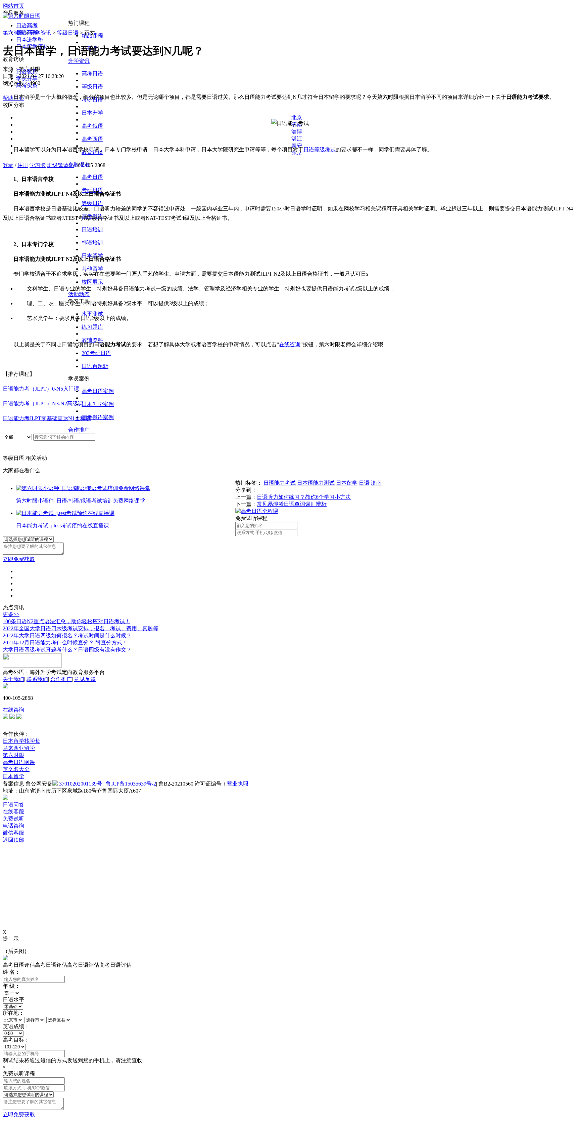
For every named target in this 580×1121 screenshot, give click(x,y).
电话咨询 (13, 826)
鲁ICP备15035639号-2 (131, 784)
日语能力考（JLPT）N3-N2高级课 (43, 403)
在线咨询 (13, 710)
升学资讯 (79, 61)
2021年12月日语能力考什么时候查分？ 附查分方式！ (65, 642)
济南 (376, 483)
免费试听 (13, 819)
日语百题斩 (95, 366)
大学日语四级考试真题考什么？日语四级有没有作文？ (67, 649)
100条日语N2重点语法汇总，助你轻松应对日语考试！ (66, 621)
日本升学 (92, 113)
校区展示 (92, 282)
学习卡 (38, 165)
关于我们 (13, 679)
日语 (364, 483)
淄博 (296, 131)
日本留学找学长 (21, 741)
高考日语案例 (98, 391)
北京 (296, 117)
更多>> (11, 614)
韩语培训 (92, 242)
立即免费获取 (19, 559)
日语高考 (27, 25)
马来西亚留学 (19, 748)
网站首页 (13, 6)
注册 (22, 165)
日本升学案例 (98, 404)
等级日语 (92, 86)
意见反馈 (85, 679)
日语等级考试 (319, 149)
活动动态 (79, 294)
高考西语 (92, 139)
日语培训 (92, 229)
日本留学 (346, 483)
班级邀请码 (60, 165)
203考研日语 (96, 353)
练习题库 (92, 327)
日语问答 (13, 804)
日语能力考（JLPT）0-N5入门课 (41, 389)
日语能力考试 (279, 483)
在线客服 (13, 811)
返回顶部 (13, 840)
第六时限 (13, 33)
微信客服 (13, 833)
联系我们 (37, 679)
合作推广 (79, 430)
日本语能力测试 (316, 483)
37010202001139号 (80, 784)
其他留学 (92, 269)
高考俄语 (92, 126)
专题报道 (79, 164)
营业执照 (237, 784)
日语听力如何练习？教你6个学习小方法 (304, 497)
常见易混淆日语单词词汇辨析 (292, 504)
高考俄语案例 (98, 417)
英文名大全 (16, 769)
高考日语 (92, 73)
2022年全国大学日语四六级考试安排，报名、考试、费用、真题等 (80, 628)
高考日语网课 (19, 762)
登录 (8, 165)
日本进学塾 (29, 39)
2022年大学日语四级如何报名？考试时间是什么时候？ (67, 635)
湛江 (296, 139)
